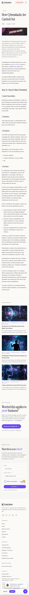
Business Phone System (7, 558)
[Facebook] (9, 515)
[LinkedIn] (3, 515)
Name (5, 465)
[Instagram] (13, 515)
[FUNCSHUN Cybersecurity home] (6, 2)
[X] (6, 515)
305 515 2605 (5, 574)
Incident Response (6, 547)
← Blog (4, 10)
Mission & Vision (6, 529)
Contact (4, 537)
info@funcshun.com (6, 576)
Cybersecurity (5, 545)
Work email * (8, 472)
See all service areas (7, 566)
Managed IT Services (7, 550)
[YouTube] (16, 515)
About (3, 526)
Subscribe (13, 486)
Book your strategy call (10, 426)
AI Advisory (4, 553)
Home (3, 523)
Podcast (4, 531)
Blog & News (5, 534)
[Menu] (26, 2)
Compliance (5, 555)
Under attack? (20, 2)
